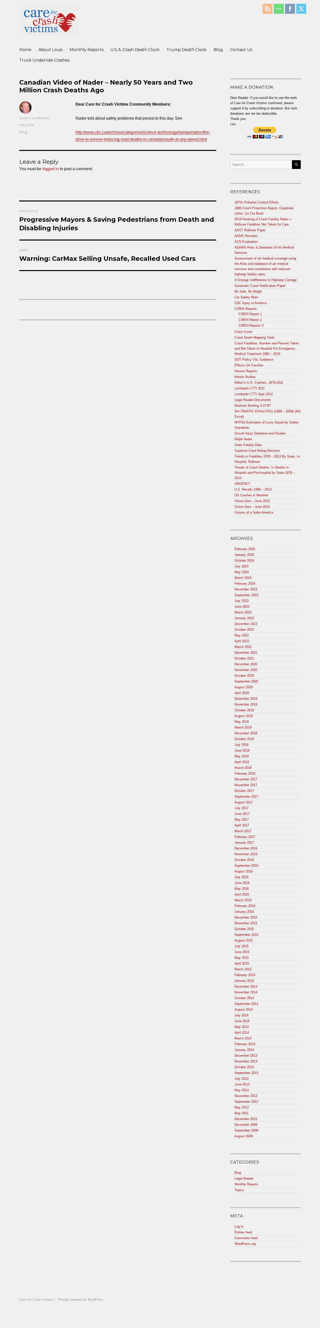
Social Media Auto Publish (141, 1325)
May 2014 (241, 1027)
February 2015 (244, 975)
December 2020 (245, 664)
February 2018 (244, 773)
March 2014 (243, 1038)
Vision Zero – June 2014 (252, 507)
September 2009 (246, 1130)
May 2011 (241, 1113)
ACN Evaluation (246, 242)
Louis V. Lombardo (34, 118)
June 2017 (242, 814)
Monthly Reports (87, 49)
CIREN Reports (245, 309)
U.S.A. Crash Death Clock (135, 49)
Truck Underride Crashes (44, 60)
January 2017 (244, 842)
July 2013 (241, 1078)
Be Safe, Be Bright (248, 291)
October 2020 (244, 676)
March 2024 (243, 578)
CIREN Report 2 (250, 320)
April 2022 (241, 641)
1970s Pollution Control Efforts (256, 202)
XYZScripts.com (184, 1325)
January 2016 (244, 912)
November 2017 (245, 785)
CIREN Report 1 (250, 314)
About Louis (50, 49)
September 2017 (246, 796)
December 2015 (245, 917)
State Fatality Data (248, 445)
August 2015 (243, 940)
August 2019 (243, 716)
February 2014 (244, 1044)
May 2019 (241, 722)
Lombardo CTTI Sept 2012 (253, 394)
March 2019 (243, 727)
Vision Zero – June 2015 (252, 501)
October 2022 (244, 629)
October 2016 (244, 860)
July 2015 (241, 946)
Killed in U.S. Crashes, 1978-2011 (258, 382)
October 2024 (244, 560)
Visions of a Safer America (253, 512)
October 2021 (244, 658)
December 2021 (245, 652)
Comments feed (246, 1238)
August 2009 (243, 1136)
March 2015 (243, 969)
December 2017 (245, 779)
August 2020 (243, 687)
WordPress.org (245, 1244)
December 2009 (245, 1125)
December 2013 (245, 1055)
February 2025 (244, 549)
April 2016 (241, 894)
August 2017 (243, 802)
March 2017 (243, 831)
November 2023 (245, 589)
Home (25, 49)
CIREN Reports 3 (251, 325)
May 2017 (241, 819)
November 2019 (245, 704)
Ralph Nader (243, 439)
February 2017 (244, 837)
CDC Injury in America (250, 303)
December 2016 (245, 848)
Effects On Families (249, 365)
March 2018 (243, 768)
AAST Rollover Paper (250, 230)
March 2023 (243, 612)
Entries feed (243, 1232)
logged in (50, 169)
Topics (239, 1190)
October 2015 (244, 929)
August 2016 (243, 871)
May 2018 (241, 756)
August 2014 (243, 1009)
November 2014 (245, 992)
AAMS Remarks (246, 236)
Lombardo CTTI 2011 (249, 388)
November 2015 (245, 923)
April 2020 (241, 693)
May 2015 (241, 958)
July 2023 (241, 601)
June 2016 (242, 883)
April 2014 (241, 1032)
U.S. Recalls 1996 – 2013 (253, 489)
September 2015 (246, 935)
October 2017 (244, 791)
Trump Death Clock (186, 49)
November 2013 (245, 1061)
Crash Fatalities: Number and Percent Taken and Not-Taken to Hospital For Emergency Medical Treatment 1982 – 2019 (266, 348)
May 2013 (241, 1090)
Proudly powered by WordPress (81, 1299)
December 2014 (245, 986)
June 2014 (242, 1021)
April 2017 (241, 825)
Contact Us (241, 49)
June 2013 (242, 1084)
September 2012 (246, 1101)
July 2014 (241, 1015)
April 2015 (241, 963)
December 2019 (245, 699)
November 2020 (245, 670)
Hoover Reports (245, 371)
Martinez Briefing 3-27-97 (252, 405)
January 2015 (244, 981)
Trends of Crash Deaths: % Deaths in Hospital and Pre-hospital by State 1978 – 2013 (264, 473)
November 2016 (245, 854)
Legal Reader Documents (252, 400)
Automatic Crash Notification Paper (260, 286)
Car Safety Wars (246, 297)
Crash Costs (243, 332)
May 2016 (241, 889)
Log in (238, 1226)
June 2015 (242, 952)
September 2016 (246, 865)
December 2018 (245, 733)
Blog (218, 49)
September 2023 (246, 595)
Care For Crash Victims (36, 1299)
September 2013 (246, 1073)
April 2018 (241, 762)
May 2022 (241, 635)
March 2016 (243, 900)
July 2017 (241, 808)
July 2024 (241, 566)
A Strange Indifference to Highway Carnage (265, 280)
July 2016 (241, 877)
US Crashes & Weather (251, 495)
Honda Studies (245, 377)
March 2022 (243, 647)
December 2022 (245, 624)
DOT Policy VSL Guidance (253, 359)
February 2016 (244, 906)
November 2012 (245, 1096)
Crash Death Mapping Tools (254, 337)
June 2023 (242, 606)
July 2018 (241, 745)
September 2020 (246, 681)
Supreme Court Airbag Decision (257, 451)
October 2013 (244, 1067)
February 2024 (244, 583)
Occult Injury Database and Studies (260, 433)
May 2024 (241, 572)
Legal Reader (244, 1178)
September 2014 (246, 1004)
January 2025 (244, 555)
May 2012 (241, 1107)
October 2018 (244, 739)
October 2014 (244, 998)
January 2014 (244, 1050)
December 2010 (245, 1119)
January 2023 (244, 618)
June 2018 (242, 750)
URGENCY (242, 484)
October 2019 (244, 710)
